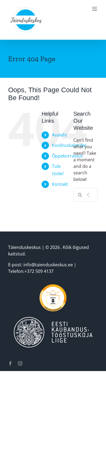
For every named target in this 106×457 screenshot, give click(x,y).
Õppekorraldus (67, 156)
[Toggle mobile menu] (95, 9)
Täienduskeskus (24, 247)
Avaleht (59, 135)
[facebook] (10, 363)
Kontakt (60, 184)
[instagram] (20, 363)
